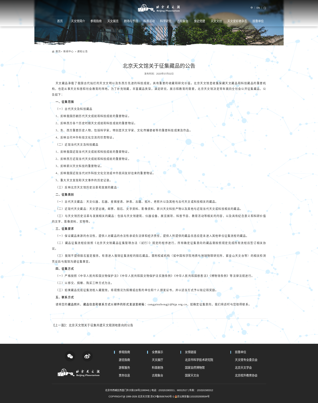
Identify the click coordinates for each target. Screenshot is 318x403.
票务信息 (124, 375)
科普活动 (149, 21)
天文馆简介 (78, 21)
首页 (60, 21)
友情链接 (190, 352)
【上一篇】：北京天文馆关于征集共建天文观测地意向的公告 (92, 325)
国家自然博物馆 (195, 367)
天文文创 (216, 21)
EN (258, 7)
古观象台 (182, 21)
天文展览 (113, 21)
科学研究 (165, 21)
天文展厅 (157, 359)
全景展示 (157, 352)
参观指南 (96, 21)
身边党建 (199, 21)
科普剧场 (157, 367)
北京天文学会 (243, 367)
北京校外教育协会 (246, 375)
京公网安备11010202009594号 (193, 396)
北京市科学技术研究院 (199, 359)
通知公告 (82, 51)
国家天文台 (192, 375)
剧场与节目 (131, 21)
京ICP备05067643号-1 (162, 396)
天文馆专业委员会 (246, 359)
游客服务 (124, 367)
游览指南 (124, 359)
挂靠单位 (258, 21)
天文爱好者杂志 (237, 21)
